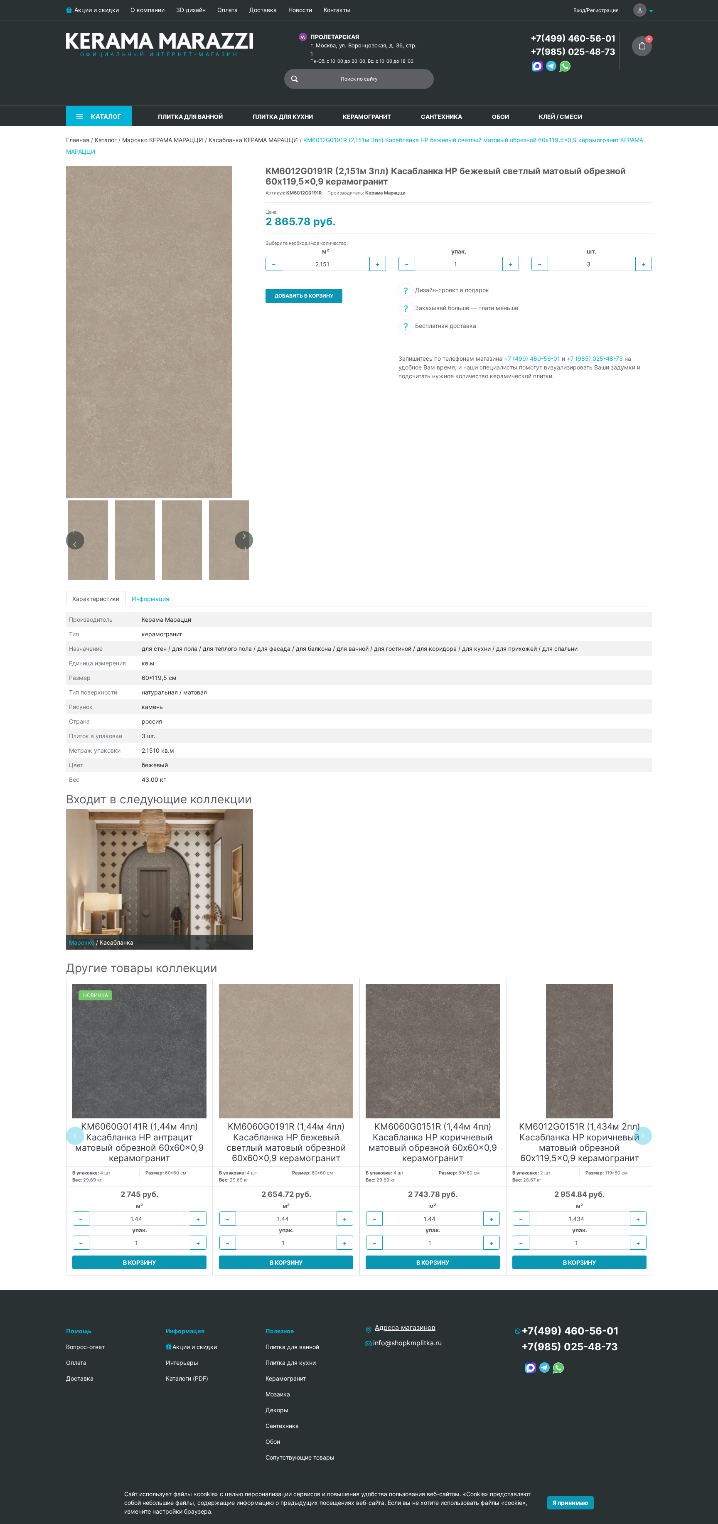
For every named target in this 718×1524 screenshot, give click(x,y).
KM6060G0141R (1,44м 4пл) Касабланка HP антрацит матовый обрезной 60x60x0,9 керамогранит (139, 1142)
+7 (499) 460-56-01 (532, 358)
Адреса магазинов (405, 1327)
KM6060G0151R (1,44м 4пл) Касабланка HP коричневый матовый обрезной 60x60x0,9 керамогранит (433, 1142)
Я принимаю (570, 1502)
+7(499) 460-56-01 (573, 38)
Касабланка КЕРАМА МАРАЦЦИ (253, 139)
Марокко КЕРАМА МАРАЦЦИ (162, 139)
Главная (77, 139)
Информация (150, 598)
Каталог (106, 139)
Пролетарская (334, 36)
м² (325, 251)
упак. (458, 251)
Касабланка (116, 942)
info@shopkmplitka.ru (407, 1343)
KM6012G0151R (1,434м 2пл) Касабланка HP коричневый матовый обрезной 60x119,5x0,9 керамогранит (579, 1142)
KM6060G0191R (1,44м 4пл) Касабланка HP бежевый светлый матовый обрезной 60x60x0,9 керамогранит (286, 1142)
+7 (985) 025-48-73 (595, 358)
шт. (591, 251)
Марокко (81, 942)
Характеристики (95, 598)
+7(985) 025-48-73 (573, 52)
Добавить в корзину (304, 296)
